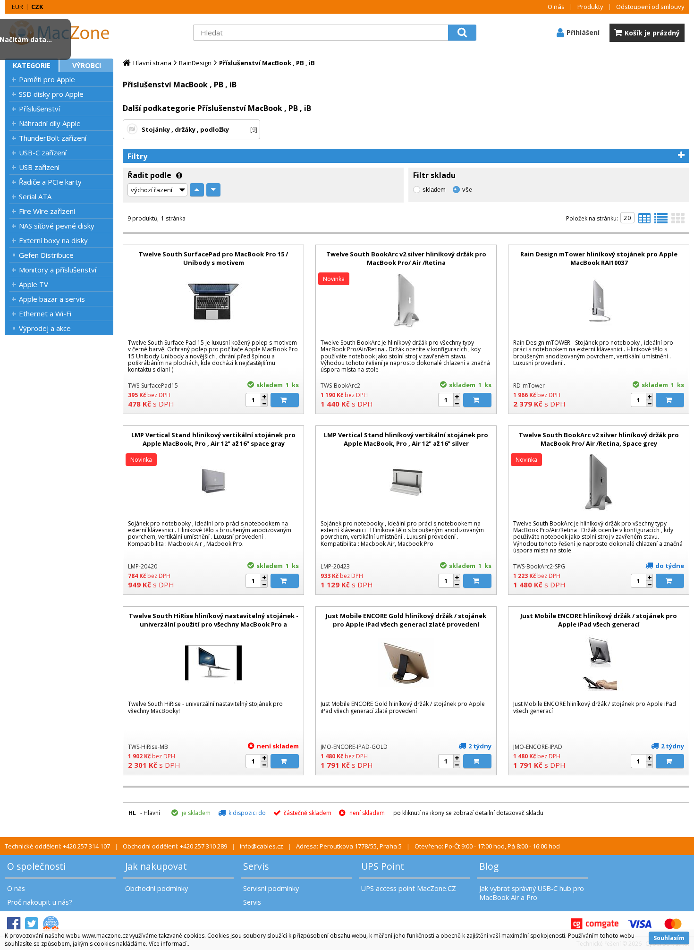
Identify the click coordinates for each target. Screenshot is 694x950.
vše (467, 189)
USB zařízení (39, 167)
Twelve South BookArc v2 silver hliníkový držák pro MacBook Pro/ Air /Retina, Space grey (599, 439)
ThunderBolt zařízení (52, 138)
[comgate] (594, 924)
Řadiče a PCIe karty (50, 182)
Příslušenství (39, 108)
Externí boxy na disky (53, 240)
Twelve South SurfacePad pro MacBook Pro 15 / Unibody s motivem (213, 258)
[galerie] (678, 221)
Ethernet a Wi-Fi (45, 313)
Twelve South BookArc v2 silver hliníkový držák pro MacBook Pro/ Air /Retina (406, 258)
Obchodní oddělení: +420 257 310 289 (175, 846)
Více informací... (170, 944)
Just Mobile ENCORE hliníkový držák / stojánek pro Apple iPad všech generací (598, 619)
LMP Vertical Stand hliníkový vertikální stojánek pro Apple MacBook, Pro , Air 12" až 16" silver (406, 439)
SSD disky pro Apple (51, 94)
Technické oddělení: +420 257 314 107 (57, 846)
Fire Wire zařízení (47, 211)
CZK (37, 6)
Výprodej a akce (45, 328)
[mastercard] (673, 924)
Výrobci (86, 65)
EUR (17, 6)
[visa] (640, 924)
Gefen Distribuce (46, 255)
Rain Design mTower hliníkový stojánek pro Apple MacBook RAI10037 (598, 258)
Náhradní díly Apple (50, 123)
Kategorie (32, 65)
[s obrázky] (661, 221)
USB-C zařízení (43, 152)
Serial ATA (35, 196)
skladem (434, 189)
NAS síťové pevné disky (56, 225)
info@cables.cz (261, 846)
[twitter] (31, 924)
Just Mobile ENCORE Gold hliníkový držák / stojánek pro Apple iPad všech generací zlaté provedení (406, 619)
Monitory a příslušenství (57, 269)
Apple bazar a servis (52, 299)
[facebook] (13, 924)
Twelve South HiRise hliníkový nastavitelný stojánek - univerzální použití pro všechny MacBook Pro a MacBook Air (213, 624)
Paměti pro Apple (47, 79)
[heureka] (51, 924)
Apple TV (33, 284)
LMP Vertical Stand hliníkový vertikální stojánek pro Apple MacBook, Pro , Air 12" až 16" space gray (213, 439)
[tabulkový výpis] (644, 221)
